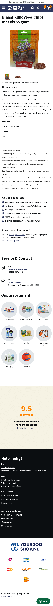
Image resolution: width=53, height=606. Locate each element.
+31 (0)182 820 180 (17, 234)
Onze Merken (7, 518)
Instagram (8, 526)
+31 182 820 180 (14, 282)
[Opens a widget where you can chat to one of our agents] (43, 601)
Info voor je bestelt (9, 499)
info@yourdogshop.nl (11, 240)
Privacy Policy (7, 503)
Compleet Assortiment (11, 514)
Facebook (7, 522)
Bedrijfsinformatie (9, 495)
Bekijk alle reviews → (26, 428)
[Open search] (32, 7)
